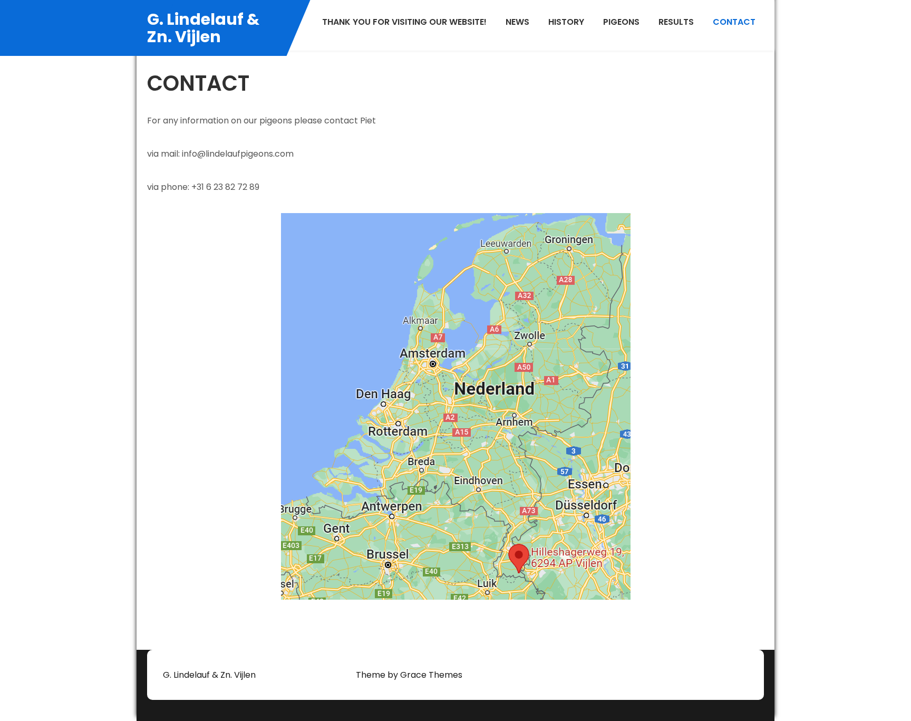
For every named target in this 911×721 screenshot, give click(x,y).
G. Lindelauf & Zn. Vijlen (203, 28)
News (517, 22)
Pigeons (621, 22)
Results (676, 22)
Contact (734, 22)
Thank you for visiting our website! (404, 22)
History (566, 22)
